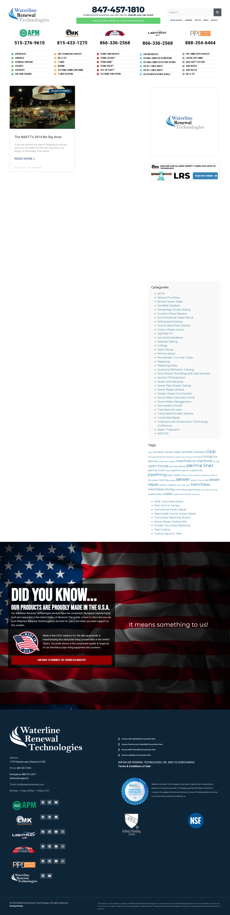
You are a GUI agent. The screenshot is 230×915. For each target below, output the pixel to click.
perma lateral (177, 466)
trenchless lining (161, 489)
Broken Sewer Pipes (170, 301)
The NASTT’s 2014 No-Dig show (37, 137)
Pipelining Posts (167, 365)
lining (207, 456)
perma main (156, 470)
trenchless (200, 484)
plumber (189, 475)
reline (197, 475)
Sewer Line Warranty (170, 381)
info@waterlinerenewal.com (30, 784)
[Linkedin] (49, 802)
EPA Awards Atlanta (169, 321)
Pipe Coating (162, 529)
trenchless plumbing (208, 490)
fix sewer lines (179, 457)
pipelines (197, 470)
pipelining (157, 474)
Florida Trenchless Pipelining (172, 525)
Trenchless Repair (168, 417)
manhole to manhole (194, 461)
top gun (186, 485)
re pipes (204, 475)
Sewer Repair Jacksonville (170, 521)
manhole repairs (167, 461)
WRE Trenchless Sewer (169, 501)
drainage (151, 457)
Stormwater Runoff (169, 405)
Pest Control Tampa (166, 505)
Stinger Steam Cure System (174, 393)
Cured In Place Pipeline (172, 313)
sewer (183, 479)
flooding (188, 457)
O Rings (162, 345)
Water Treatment (168, 429)
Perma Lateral (166, 353)
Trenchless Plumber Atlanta (175, 413)
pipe (168, 470)
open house (158, 466)
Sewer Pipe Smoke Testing (174, 385)
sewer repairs (167, 484)
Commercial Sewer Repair (170, 509)
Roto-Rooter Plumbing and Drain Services (183, 373)
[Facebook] (43, 802)
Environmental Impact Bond (175, 317)
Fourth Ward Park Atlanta (173, 325)
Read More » (24, 158)
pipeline (176, 470)
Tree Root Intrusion (169, 409)
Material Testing (167, 341)
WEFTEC (163, 433)
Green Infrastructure (170, 329)
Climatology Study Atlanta (174, 309)
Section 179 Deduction (171, 377)
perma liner (200, 465)
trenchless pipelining (187, 489)
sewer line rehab (199, 480)
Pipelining (163, 361)
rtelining (164, 480)
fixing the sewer (164, 457)
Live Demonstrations (170, 337)
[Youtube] (56, 802)
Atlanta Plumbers (168, 297)
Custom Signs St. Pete (168, 533)
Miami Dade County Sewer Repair (175, 513)
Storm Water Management (174, 401)
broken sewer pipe (167, 452)
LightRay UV (165, 333)
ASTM (161, 293)
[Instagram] (62, 831)
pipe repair (174, 475)
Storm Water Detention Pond (176, 397)
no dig (216, 461)
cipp (211, 451)
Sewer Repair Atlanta (170, 389)
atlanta (151, 452)
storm (178, 485)
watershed (195, 494)
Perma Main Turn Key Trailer (175, 357)
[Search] (217, 12)
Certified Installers (168, 305)
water (168, 494)
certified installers (193, 452)
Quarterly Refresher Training (175, 369)
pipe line (186, 470)
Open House (165, 349)
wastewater (155, 494)
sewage (172, 480)
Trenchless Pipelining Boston (172, 517)
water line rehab (182, 494)
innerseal (197, 457)
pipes (183, 475)
